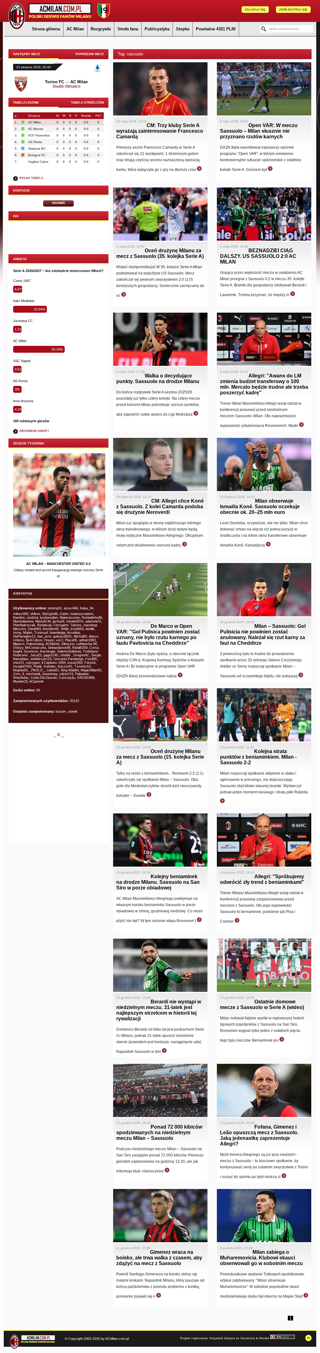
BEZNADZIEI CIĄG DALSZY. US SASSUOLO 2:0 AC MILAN (258, 256)
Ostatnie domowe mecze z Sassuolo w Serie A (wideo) (262, 1004)
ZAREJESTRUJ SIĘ (293, 9)
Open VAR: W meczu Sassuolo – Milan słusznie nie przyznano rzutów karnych (259, 131)
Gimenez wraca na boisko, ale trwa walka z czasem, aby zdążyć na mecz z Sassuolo (159, 1257)
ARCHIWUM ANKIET (34, 431)
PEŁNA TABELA (31, 178)
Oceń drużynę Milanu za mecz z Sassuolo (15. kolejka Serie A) (160, 757)
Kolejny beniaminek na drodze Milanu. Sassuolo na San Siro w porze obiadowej (158, 882)
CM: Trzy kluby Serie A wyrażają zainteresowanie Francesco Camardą (159, 131)
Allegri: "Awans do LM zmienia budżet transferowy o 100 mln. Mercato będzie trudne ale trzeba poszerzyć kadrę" (264, 384)
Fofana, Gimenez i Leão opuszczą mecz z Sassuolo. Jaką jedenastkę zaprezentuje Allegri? (259, 1135)
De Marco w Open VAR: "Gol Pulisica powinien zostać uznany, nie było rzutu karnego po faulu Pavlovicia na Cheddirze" (158, 634)
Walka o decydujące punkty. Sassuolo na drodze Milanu (157, 378)
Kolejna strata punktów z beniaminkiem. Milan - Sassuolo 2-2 (258, 757)
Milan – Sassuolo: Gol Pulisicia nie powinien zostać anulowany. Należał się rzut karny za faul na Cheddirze (263, 634)
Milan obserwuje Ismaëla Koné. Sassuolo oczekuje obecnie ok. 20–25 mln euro (260, 506)
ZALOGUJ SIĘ (255, 9)
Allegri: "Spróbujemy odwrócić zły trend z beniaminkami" (262, 879)
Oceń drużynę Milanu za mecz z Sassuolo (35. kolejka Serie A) (160, 253)
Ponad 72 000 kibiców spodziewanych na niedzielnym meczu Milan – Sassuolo (159, 1132)
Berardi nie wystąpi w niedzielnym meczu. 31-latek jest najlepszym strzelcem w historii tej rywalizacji (158, 1010)
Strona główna (46, 29)
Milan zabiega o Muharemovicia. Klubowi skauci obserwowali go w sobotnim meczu (261, 1257)
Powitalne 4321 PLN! (216, 29)
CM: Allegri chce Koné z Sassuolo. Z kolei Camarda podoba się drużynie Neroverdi (160, 506)
